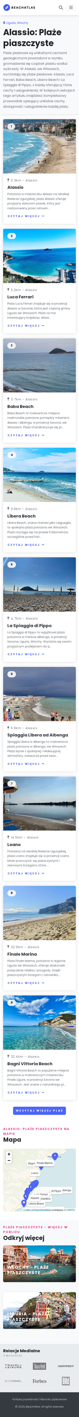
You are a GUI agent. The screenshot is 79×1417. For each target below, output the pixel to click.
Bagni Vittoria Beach (29, 1064)
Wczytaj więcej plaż (39, 1110)
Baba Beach (20, 406)
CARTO (71, 1209)
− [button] (9, 1160)
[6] (39, 693)
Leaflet (26, 1209)
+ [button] (9, 1154)
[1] (39, 146)
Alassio (15, 187)
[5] (39, 584)
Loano (14, 845)
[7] (39, 803)
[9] (39, 1022)
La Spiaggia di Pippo (29, 626)
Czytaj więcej (24, 216)
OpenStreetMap (43, 1209)
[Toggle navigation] (71, 7)
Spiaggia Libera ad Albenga (37, 735)
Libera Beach (21, 516)
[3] (39, 365)
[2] (39, 255)
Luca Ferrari (20, 297)
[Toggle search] (61, 7)
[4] (39, 474)
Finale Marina (22, 954)
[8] (39, 912)
